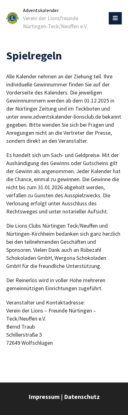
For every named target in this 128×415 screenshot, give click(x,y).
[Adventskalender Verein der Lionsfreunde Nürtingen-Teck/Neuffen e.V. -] (12, 18)
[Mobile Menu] (115, 18)
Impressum (44, 396)
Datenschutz (82, 396)
